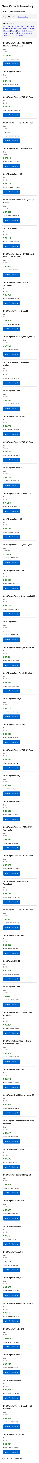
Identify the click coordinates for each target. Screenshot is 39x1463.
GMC (23, 31)
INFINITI (6, 33)
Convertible (19, 26)
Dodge (13, 31)
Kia (16, 33)
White (21, 36)
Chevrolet (32, 28)
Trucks (14, 28)
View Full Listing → (11, 63)
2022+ (15, 36)
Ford (18, 31)
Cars (4, 26)
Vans (19, 28)
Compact (11, 26)
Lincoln (20, 33)
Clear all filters (23, 17)
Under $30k (28, 33)
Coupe (27, 26)
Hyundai (29, 31)
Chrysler (7, 31)
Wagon (25, 28)
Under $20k (7, 36)
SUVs (9, 28)
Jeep (11, 33)
